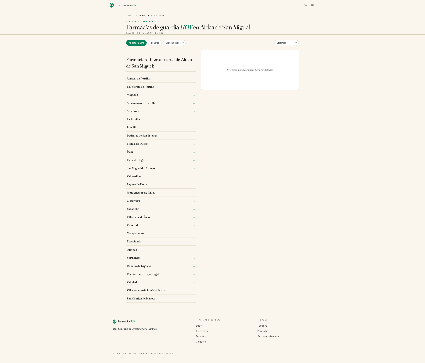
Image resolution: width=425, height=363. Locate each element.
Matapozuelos (161, 233)
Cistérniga (161, 200)
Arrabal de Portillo (161, 78)
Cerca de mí (202, 331)
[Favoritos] (306, 5)
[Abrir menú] (312, 5)
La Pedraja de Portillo (161, 86)
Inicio (130, 15)
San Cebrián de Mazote (161, 298)
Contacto (201, 341)
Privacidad (262, 331)
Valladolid (161, 209)
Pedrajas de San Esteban (161, 135)
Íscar (161, 151)
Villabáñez (161, 257)
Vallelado (161, 282)
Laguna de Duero (161, 184)
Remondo (161, 225)
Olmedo (161, 249)
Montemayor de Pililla (161, 192)
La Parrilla (161, 119)
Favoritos (201, 336)
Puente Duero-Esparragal (161, 274)
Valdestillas (161, 176)
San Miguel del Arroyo (161, 168)
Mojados (161, 94)
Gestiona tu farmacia (268, 336)
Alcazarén (161, 111)
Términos (262, 325)
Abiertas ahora (136, 42)
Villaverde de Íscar (161, 217)
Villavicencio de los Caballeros (161, 290)
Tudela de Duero (161, 143)
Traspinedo (161, 241)
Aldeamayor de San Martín (161, 103)
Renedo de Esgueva (161, 266)
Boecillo (161, 127)
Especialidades (173, 42)
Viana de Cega (161, 160)
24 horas (154, 42)
